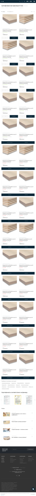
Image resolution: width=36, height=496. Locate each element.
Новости (11, 458)
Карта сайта (30, 460)
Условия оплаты (30, 458)
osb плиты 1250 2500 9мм (5, 490)
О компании (12, 456)
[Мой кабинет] (24, 1)
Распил (2, 461)
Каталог (3, 456)
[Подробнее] (32, 413)
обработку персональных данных (7, 489)
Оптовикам (21, 460)
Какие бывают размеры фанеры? (19, 421)
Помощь (30, 456)
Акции (2, 458)
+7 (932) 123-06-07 (15, 467)
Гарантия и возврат (13, 459)
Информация (22, 456)
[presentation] (1, 400)
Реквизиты (21, 459)
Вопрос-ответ (22, 458)
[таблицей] (34, 11)
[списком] (32, 11)
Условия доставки (31, 459)
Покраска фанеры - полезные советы (20, 429)
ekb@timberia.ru (19, 469)
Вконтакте (17, 476)
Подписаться (30, 449)
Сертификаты (12, 460)
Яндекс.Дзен (19, 476)
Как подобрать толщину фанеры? (19, 437)
